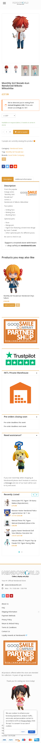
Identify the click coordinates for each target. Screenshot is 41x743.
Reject (23, 731)
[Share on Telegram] (7, 166)
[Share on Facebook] (3, 166)
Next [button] (35, 38)
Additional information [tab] (23, 179)
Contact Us (6, 631)
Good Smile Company (16, 155)
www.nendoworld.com (13, 585)
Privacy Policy (7, 620)
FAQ (3, 608)
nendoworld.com (28, 245)
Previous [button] (6, 38)
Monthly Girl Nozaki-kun (14, 152)
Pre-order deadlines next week (15, 426)
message (8, 483)
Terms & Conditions (9, 627)
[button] (37, 75)
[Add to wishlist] (4, 159)
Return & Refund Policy (10, 623)
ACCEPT (31, 731)
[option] (20, 32)
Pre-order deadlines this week (15, 422)
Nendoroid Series (16, 148)
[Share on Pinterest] (11, 166)
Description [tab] (7, 179)
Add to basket (22, 132)
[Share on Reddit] (15, 166)
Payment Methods (8, 616)
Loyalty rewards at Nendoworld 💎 (14, 635)
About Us (5, 604)
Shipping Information (9, 612)
